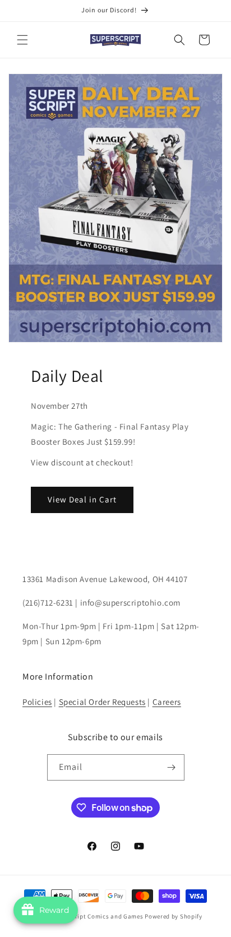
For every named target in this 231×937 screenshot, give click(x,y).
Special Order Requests (102, 701)
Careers (167, 701)
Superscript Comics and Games (98, 916)
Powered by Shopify (173, 916)
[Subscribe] (171, 767)
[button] (22, 39)
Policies (37, 701)
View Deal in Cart (82, 499)
